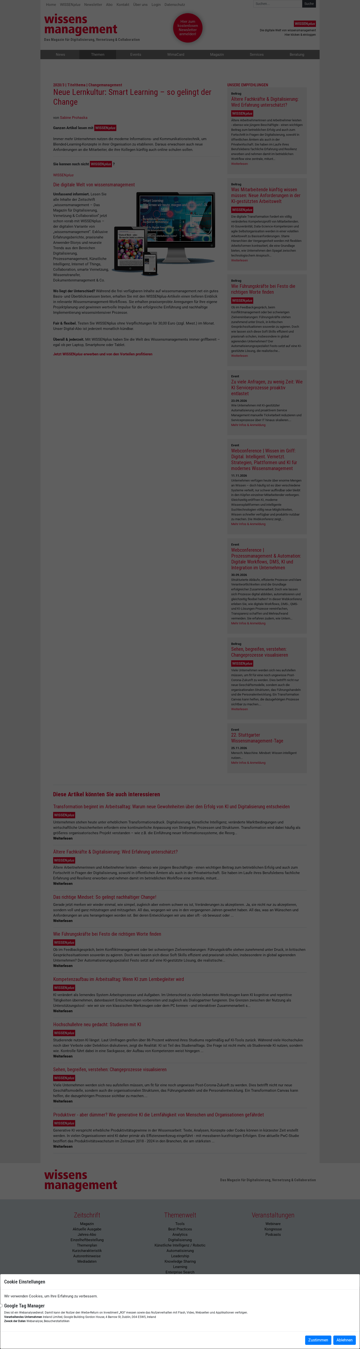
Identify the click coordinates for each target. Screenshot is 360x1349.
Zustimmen (318, 1340)
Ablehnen (344, 1340)
